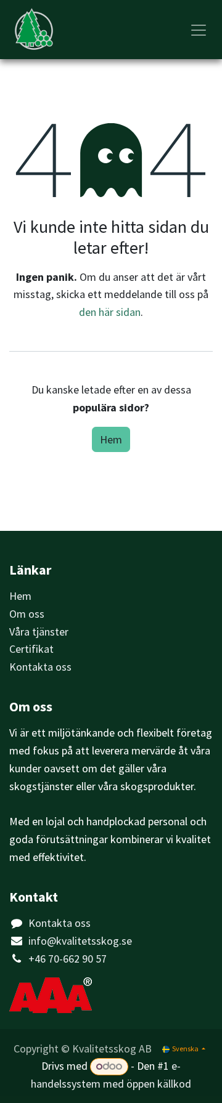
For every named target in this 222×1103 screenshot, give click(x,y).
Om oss (26, 614)
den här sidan (110, 312)
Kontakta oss (40, 667)
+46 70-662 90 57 (67, 958)
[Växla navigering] (198, 29)
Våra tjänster (38, 631)
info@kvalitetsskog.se (80, 941)
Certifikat (31, 649)
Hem (111, 439)
